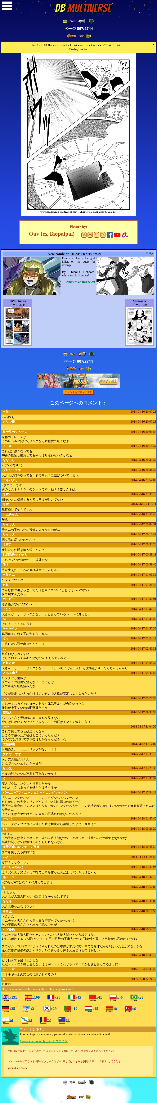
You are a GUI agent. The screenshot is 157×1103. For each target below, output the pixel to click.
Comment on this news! (80, 282)
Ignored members (17, 1068)
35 (84, 235)
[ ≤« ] (72, 21)
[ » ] (71, 36)
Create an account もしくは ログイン (44, 1041)
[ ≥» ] (81, 36)
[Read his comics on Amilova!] (125, 234)
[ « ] (82, 21)
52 (96, 235)
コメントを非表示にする (78, 392)
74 (103, 235)
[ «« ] (65, 21)
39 (90, 235)
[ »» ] (88, 36)
